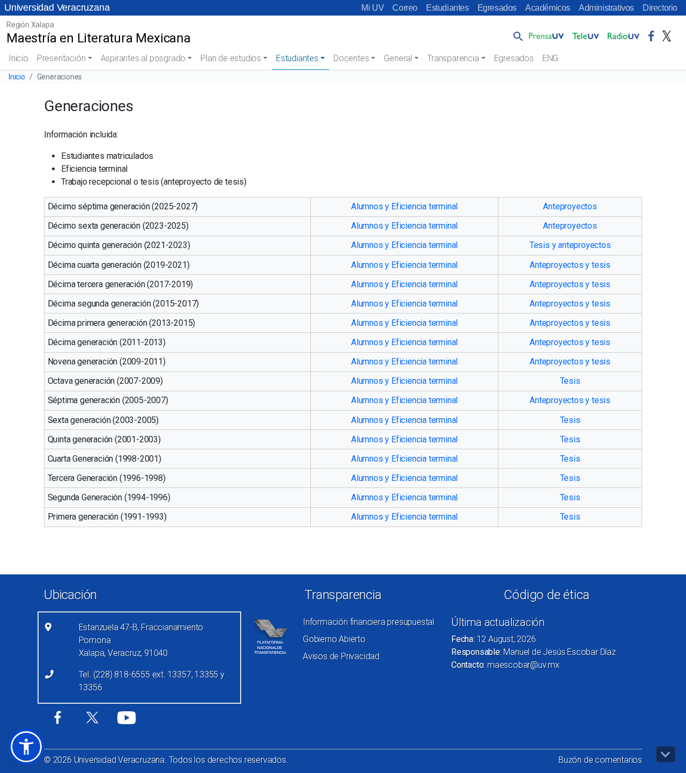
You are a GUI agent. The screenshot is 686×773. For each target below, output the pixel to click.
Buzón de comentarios (600, 760)
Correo (404, 7)
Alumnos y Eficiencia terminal (404, 206)
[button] (516, 36)
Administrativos (606, 7)
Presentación (61, 58)
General (398, 58)
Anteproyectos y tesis (570, 265)
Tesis (570, 381)
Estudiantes (447, 7)
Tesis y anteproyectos (570, 245)
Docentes (351, 58)
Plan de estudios (230, 58)
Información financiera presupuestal (368, 622)
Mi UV (372, 7)
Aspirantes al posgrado (143, 58)
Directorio (660, 7)
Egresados (497, 7)
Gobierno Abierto (334, 639)
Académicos (547, 7)
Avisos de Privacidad (341, 656)
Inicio (18, 58)
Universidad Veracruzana (56, 7)
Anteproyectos (569, 206)
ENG (550, 58)
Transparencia (453, 58)
